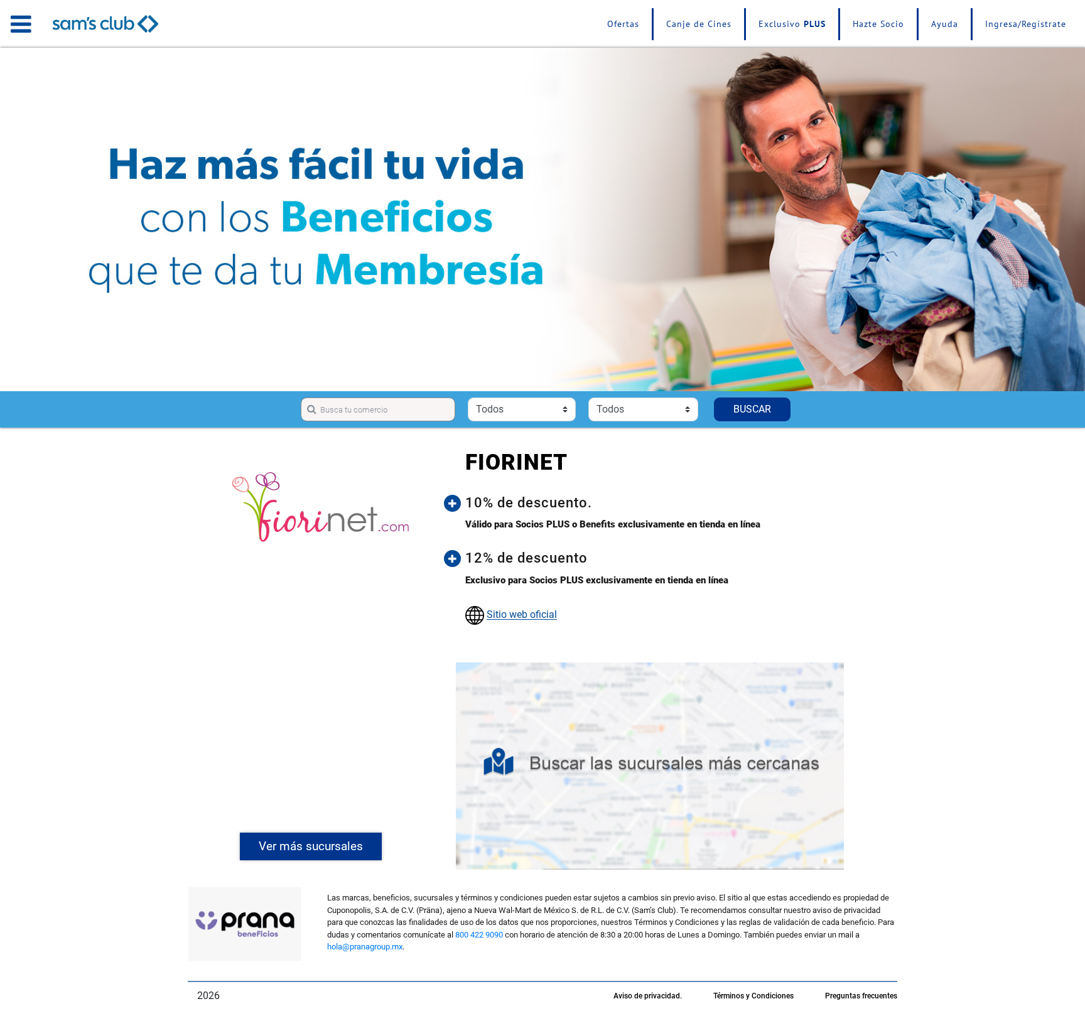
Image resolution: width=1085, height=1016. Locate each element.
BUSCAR (752, 409)
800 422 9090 (479, 934)
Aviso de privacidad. (647, 996)
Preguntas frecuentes (861, 996)
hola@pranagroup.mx (364, 946)
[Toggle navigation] (21, 24)
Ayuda (944, 24)
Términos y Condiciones (753, 996)
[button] (659, 503)
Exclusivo (792, 24)
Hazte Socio (878, 24)
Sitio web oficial (522, 615)
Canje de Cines (698, 24)
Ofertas (623, 24)
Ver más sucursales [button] (311, 846)
